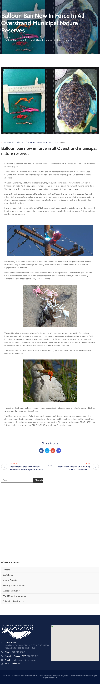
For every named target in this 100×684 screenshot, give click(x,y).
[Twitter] (47, 450)
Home (8, 37)
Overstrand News (26, 37)
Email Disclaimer (12, 663)
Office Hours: (11, 642)
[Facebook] (41, 450)
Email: (20, 660)
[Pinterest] (52, 450)
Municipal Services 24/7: (21, 656)
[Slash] (50, 465)
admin (48, 142)
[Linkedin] (58, 450)
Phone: (15, 652)
